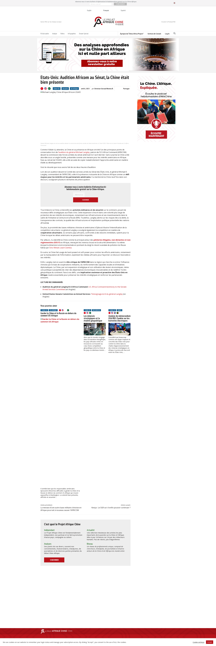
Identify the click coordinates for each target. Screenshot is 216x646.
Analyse (54, 34)
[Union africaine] (49, 88)
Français (106, 10)
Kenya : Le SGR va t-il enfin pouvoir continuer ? (110, 507)
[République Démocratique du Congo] (115, 313)
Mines (119, 310)
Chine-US (57, 88)
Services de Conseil (154, 34)
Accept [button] (209, 642)
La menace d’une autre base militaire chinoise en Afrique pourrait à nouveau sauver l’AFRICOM (60, 508)
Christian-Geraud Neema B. (103, 88)
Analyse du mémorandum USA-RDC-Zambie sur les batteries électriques (119, 318)
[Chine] (41, 88)
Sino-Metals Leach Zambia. (60, 247)
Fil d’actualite (44, 34)
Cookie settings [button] (198, 642)
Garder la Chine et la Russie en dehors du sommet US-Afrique (58, 314)
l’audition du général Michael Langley (74, 152)
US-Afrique (74, 88)
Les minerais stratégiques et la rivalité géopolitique (93, 318)
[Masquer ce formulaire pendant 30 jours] (174, 3)
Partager (126, 88)
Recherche (96, 310)
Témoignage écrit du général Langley (107, 294)
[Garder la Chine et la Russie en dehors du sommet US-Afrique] (60, 402)
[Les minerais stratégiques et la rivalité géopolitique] (95, 329)
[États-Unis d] (45, 88)
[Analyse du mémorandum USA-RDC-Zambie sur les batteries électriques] (119, 329)
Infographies (72, 34)
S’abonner (54, 560)
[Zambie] (118, 313)
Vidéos (62, 34)
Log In (167, 34)
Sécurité (65, 88)
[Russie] (65, 310)
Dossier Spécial (83, 34)
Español (123, 10)
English (89, 10)
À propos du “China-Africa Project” (132, 34)
